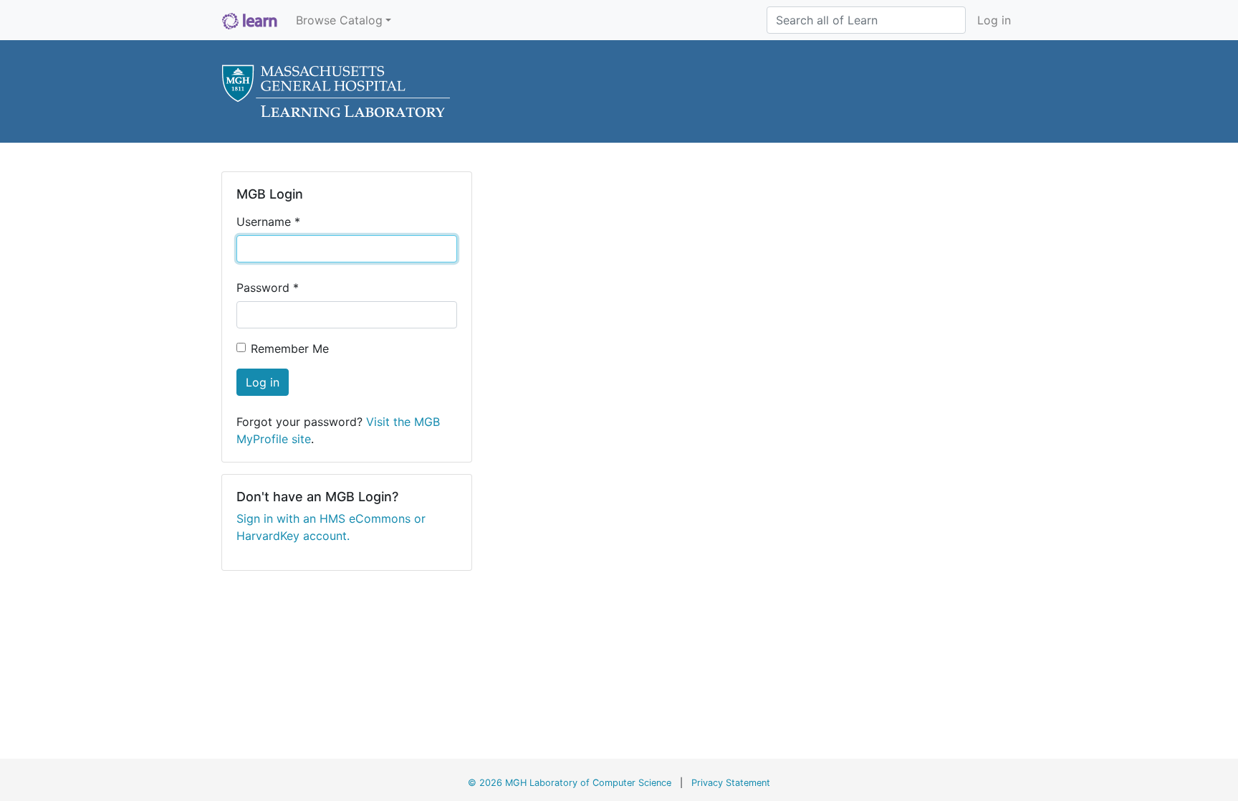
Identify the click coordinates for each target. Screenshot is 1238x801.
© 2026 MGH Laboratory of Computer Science (569, 782)
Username (268, 221)
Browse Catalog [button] (339, 20)
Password (267, 287)
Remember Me (290, 348)
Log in (994, 20)
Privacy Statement (730, 782)
